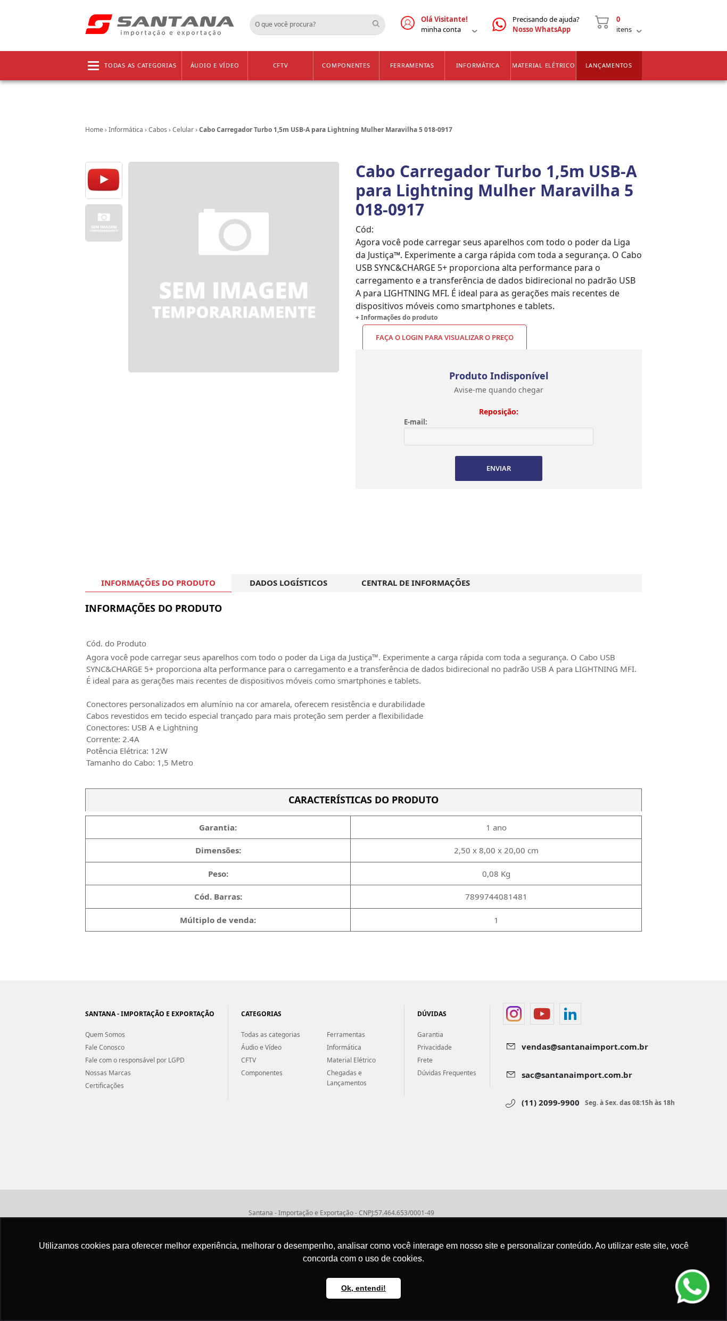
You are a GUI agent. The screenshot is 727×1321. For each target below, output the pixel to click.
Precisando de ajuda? (546, 24)
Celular (183, 129)
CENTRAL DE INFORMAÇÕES (415, 582)
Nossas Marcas (108, 1072)
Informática (478, 65)
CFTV (280, 65)
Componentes (346, 65)
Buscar (380, 20)
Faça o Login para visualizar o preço (445, 337)
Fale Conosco (105, 1047)
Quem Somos (105, 1034)
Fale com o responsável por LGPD (135, 1060)
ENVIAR (498, 468)
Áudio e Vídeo (215, 65)
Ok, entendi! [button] (363, 1288)
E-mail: (415, 422)
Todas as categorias (140, 65)
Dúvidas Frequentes (446, 1072)
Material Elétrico (543, 65)
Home (94, 129)
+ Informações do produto (396, 317)
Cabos (157, 129)
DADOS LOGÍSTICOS (288, 582)
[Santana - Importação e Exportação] (159, 24)
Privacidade (434, 1047)
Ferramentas (412, 65)
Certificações (104, 1085)
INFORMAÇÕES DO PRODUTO (158, 582)
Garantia (430, 1034)
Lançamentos (608, 65)
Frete (425, 1060)
